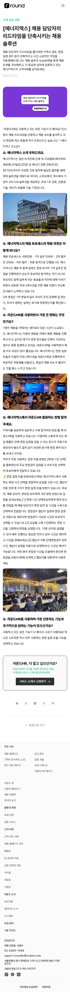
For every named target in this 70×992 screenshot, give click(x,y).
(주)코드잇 (9, 940)
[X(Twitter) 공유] (26, 703)
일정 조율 (39, 759)
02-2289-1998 (14, 950)
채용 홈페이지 (11, 753)
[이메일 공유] (53, 703)
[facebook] (12, 974)
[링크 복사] (44, 703)
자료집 (7, 879)
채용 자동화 (10, 794)
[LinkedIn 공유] (35, 703)
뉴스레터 (8, 916)
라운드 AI (9, 783)
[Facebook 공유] (17, 703)
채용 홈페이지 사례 (13, 843)
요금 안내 (9, 814)
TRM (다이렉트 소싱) (14, 759)
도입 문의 (8, 923)
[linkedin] (19, 974)
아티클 (7, 872)
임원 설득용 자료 (12, 865)
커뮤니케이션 (40, 765)
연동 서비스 (10, 822)
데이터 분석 (10, 800)
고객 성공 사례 (11, 20)
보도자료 (8, 901)
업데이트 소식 (11, 908)
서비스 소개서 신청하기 (33, 681)
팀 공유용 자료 (11, 858)
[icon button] (63, 5)
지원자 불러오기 (12, 788)
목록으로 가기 (37, 725)
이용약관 (46, 986)
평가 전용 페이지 (12, 765)
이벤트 (7, 887)
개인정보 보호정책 (29, 986)
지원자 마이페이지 (43, 771)
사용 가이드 (10, 930)
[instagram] (6, 974)
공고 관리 (39, 753)
